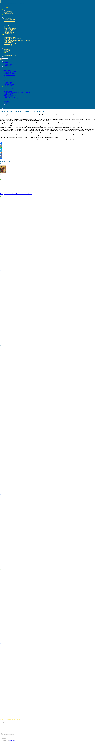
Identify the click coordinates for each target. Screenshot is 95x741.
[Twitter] (47, 144)
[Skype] (47, 149)
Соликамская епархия (8, 12)
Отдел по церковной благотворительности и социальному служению (17, 40)
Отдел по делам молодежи (9, 41)
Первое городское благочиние (9, 21)
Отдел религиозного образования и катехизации (13, 36)
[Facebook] (47, 143)
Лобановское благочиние (8, 24)
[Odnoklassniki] (47, 152)
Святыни (5, 53)
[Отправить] (47, 158)
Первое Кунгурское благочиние (10, 28)
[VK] (47, 157)
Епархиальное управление (9, 35)
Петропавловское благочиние (9, 75)
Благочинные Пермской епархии (10, 19)
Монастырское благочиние (9, 20)
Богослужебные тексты (8, 54)
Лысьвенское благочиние (9, 27)
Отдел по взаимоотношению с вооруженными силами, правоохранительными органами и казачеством (23, 98)
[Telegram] (47, 151)
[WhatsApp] (47, 147)
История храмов (7, 51)
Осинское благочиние (8, 31)
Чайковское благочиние (8, 30)
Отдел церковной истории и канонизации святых (13, 38)
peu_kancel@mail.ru (6, 729)
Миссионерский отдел (8, 39)
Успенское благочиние (8, 23)
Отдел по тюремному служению (10, 45)
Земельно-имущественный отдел (10, 43)
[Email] (47, 146)
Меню (1, 59)
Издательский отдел (8, 42)
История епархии (7, 50)
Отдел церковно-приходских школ (10, 37)
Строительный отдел (8, 44)
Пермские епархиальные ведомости (11, 55)
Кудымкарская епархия (8, 13)
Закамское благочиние (8, 25)
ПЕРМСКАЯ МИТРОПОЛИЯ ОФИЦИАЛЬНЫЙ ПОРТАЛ (10, 719)
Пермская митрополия (13, 740)
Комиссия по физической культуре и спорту (12, 47)
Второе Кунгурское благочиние (10, 29)
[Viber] (47, 155)
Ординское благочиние (8, 33)
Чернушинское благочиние (9, 32)
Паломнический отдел (8, 46)
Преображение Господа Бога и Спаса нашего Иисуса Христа (16, 194)
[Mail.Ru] (47, 154)
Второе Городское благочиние (9, 22)
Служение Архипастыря (8, 16)
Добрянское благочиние (8, 26)
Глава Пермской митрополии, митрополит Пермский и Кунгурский (16, 15)
